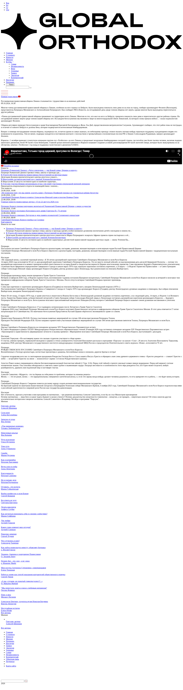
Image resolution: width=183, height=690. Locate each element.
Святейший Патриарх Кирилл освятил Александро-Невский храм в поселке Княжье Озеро (40, 197)
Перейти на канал (11, 166)
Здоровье (15, 71)
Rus (7, 3)
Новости (9, 57)
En (7, 5)
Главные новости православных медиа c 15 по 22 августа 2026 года (30, 202)
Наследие (10, 80)
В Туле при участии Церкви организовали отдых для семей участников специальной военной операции (45, 184)
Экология (15, 75)
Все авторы (6, 613)
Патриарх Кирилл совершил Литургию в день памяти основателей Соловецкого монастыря (40, 215)
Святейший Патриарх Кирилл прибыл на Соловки (22, 220)
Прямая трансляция (9, 97)
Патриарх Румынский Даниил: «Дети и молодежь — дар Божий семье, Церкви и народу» (39, 170)
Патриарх (10, 82)
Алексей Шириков (14, 624)
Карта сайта (11, 666)
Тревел (14, 73)
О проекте (10, 55)
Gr (7, 7)
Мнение (9, 60)
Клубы (9, 62)
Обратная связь (12, 659)
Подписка (10, 661)
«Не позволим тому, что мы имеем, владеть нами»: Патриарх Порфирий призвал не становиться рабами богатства (49, 193)
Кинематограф (17, 78)
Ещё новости (6, 222)
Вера (13, 69)
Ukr (7, 10)
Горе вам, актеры (13, 621)
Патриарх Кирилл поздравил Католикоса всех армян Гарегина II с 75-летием (33, 211)
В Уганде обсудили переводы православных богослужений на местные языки (34, 175)
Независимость (17, 66)
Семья (13, 64)
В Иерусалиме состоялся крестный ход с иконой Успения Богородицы (31, 179)
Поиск (11, 85)
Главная (9, 53)
